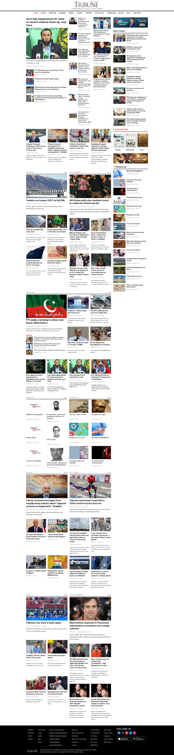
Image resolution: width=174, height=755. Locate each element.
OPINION (29, 397)
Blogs (121, 13)
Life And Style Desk (75, 206)
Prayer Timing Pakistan (56, 730)
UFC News (94, 736)
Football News (95, 733)
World (71, 13)
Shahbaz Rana (30, 203)
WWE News (94, 745)
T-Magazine (111, 13)
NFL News (94, 742)
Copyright (107, 736)
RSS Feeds (75, 736)
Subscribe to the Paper (79, 739)
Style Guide (107, 730)
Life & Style (99, 13)
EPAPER (100, 9)
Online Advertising (77, 733)
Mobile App (107, 742)
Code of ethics (108, 739)
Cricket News (95, 730)
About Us (75, 730)
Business (62, 13)
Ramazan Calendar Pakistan (58, 733)
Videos (40, 742)
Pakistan (52, 13)
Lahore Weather (54, 742)
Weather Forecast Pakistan (58, 736)
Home (36, 13)
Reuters (28, 509)
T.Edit (39, 733)
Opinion (89, 13)
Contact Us (75, 742)
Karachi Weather (54, 739)
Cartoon (136, 13)
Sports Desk (29, 626)
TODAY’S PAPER (77, 9)
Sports (80, 13)
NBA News (94, 739)
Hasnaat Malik (30, 326)
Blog (39, 739)
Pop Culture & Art (74, 632)
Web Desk (29, 66)
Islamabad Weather (55, 745)
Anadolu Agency (35, 509)
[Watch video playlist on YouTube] (130, 22)
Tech (128, 13)
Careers (74, 745)
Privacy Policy (108, 733)
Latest (43, 13)
